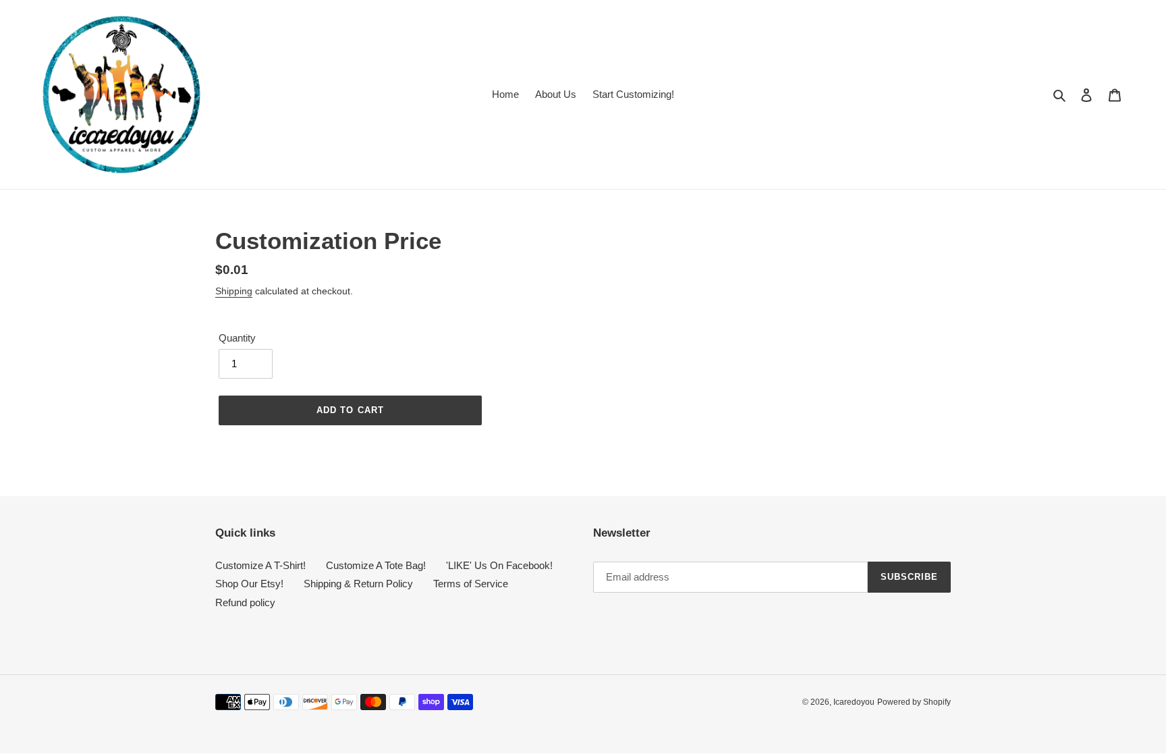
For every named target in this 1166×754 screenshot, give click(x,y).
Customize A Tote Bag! (376, 565)
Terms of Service (470, 583)
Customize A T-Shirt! (260, 565)
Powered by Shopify (914, 702)
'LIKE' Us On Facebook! (499, 565)
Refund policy (245, 602)
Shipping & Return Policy (358, 583)
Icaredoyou (853, 702)
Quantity (237, 338)
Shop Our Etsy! (249, 583)
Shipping (233, 291)
